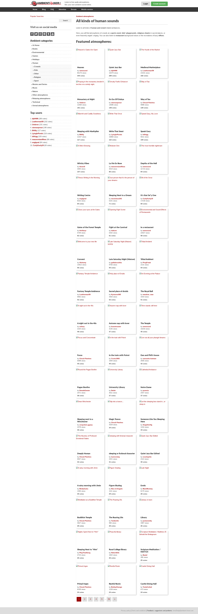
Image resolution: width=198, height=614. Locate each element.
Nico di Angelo (117, 489)
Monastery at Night (86, 99)
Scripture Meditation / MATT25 (150, 551)
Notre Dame (146, 387)
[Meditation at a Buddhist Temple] (90, 507)
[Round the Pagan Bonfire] (90, 376)
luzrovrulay (115, 457)
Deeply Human (83, 454)
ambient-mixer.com (47, 3)
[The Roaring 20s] (122, 507)
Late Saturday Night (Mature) (122, 259)
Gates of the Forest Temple (89, 227)
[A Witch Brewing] (90, 152)
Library (144, 517)
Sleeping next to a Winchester (85, 420)
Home (35, 9)
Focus (79, 355)
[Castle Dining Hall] (153, 573)
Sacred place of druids (118, 291)
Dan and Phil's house (150, 355)
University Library (117, 387)
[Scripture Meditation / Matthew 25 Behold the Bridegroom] (153, 539)
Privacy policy (125, 610)
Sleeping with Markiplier (88, 131)
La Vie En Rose (115, 163)
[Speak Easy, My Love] (153, 120)
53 (109, 599)
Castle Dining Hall (148, 584)
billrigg (35, 136)
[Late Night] (153, 475)
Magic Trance (114, 419)
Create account (159, 4)
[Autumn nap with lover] (122, 312)
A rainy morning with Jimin (89, 486)
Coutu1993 (115, 358)
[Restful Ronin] (122, 573)
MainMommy (148, 489)
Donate (74, 9)
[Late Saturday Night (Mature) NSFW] (122, 248)
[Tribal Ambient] (153, 248)
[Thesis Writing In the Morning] (90, 184)
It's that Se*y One (148, 195)
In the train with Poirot (119, 355)
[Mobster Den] (122, 152)
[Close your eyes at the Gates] (90, 216)
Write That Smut (116, 131)
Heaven (80, 67)
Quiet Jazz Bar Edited (150, 454)
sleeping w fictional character (122, 454)
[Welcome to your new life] (90, 248)
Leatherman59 (37, 122)
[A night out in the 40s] (90, 312)
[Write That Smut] (122, 120)
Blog (44, 9)
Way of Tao (145, 99)
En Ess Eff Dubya (116, 99)
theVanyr (82, 230)
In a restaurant (147, 227)
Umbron (35, 124)
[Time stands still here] (153, 312)
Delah (113, 390)
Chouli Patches (149, 103)
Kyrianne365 (116, 294)
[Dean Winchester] (90, 408)
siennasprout (37, 127)
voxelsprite (147, 457)
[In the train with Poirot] (122, 344)
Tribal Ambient (147, 259)
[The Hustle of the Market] (153, 57)
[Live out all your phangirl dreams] (153, 344)
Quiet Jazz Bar (115, 67)
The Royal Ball (147, 291)
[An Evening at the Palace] (153, 280)
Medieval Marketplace (150, 67)
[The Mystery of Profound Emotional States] (90, 443)
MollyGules (83, 489)
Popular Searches (37, 16)
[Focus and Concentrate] (90, 344)
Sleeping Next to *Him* (87, 550)
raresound (83, 71)
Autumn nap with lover (119, 323)
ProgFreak (147, 262)
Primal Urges (82, 584)
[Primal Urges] (90, 573)
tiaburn (114, 230)
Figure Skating (115, 486)
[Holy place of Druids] (122, 280)
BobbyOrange (116, 587)
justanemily (147, 521)
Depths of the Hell (149, 163)
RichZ (145, 555)
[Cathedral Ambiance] (153, 376)
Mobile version (87, 9)
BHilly (34, 130)
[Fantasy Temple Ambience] (90, 280)
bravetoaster (116, 326)
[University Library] (122, 376)
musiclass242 (116, 199)
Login (145, 4)
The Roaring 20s (116, 517)
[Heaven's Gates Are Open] (90, 57)
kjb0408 (35, 119)
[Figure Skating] (122, 475)
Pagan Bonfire (83, 387)
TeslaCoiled (147, 587)
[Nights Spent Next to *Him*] (90, 539)
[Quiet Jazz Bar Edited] (153, 443)
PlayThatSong (84, 553)
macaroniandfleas (39, 139)
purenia (146, 390)
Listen (82, 62)
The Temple (145, 323)
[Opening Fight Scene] (122, 216)
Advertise (62, 9)
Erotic (143, 486)
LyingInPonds (37, 133)
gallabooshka (116, 262)
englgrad (35, 142)
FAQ (52, 9)
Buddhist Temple (84, 517)
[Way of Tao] (153, 88)
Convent (81, 259)
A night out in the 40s (86, 323)
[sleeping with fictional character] (122, 443)
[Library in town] (153, 507)
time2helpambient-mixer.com (183, 610)
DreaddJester (84, 390)
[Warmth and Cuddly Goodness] (90, 120)
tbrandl (82, 166)
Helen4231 (115, 553)
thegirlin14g (147, 425)
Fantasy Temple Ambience (88, 291)
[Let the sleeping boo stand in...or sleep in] (153, 408)
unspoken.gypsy (86, 425)
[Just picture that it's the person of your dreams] (122, 184)
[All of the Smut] (153, 184)
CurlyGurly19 (38, 145)
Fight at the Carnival (118, 227)
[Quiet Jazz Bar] (122, 57)
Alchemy (82, 262)
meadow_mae (148, 294)
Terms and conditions (139, 610)
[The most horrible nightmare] (153, 152)
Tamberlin (115, 521)
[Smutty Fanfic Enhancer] (122, 88)
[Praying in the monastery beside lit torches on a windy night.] (90, 88)
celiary (82, 326)
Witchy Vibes (83, 163)
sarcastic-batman (149, 358)
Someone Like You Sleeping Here (153, 420)
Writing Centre (83, 195)
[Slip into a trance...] (122, 408)
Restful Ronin (115, 584)
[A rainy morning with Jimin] (90, 475)
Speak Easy (146, 131)
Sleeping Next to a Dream (120, 195)
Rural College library (117, 550)
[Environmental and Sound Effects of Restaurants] (153, 216)
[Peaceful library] (122, 539)
